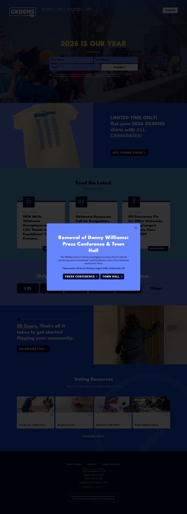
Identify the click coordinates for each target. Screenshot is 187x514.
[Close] (136, 227)
